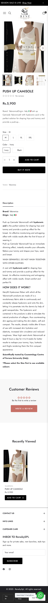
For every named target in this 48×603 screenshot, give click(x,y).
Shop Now (19, 2)
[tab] (8, 204)
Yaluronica (9, 486)
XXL (30, 137)
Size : (6, 132)
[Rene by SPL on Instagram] (10, 569)
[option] (24, 47)
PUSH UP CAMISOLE (14, 489)
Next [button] (43, 48)
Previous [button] (5, 48)
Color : (8, 144)
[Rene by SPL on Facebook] (4, 569)
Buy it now (24, 170)
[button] (8, 96)
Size (6, 596)
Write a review (24, 408)
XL (21, 137)
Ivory (6, 150)
